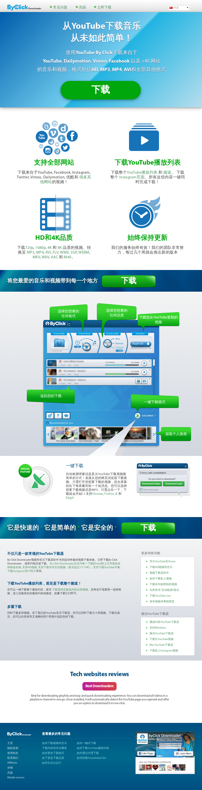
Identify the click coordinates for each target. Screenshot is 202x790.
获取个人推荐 (176, 434)
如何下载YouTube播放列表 (93, 748)
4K (50, 248)
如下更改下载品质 (53, 758)
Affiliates (12, 762)
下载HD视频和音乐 (161, 567)
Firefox (109, 494)
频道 (167, 173)
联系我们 (12, 758)
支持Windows (158, 627)
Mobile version (15, 777)
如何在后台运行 (51, 763)
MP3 (30, 253)
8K (60, 248)
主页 (10, 743)
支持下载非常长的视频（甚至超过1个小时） (65, 567)
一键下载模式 (154, 402)
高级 (82, 7)
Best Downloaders (99, 686)
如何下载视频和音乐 (54, 743)
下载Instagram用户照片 (21, 571)
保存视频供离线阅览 (162, 601)
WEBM (83, 253)
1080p (40, 248)
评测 (10, 768)
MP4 (40, 253)
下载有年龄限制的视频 (163, 584)
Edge (69, 497)
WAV (45, 257)
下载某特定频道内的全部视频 (70, 589)
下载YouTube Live (160, 595)
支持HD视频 (29, 567)
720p (29, 248)
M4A (67, 257)
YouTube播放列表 (142, 173)
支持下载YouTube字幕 (106, 567)
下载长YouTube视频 (162, 639)
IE (116, 494)
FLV (55, 253)
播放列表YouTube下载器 (164, 622)
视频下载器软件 (159, 573)
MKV (36, 257)
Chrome (97, 494)
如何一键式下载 (86, 743)
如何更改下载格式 (53, 753)
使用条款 (12, 753)
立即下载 (104, 7)
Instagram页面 (132, 177)
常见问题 (60, 7)
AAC (54, 257)
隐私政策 (12, 748)
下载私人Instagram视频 (164, 650)
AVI (48, 253)
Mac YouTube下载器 (161, 645)
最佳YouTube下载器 (162, 633)
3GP (73, 253)
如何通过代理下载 (88, 753)
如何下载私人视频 (161, 578)
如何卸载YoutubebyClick (91, 758)
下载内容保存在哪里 (54, 748)
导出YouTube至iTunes (163, 561)
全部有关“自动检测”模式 (164, 590)
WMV (64, 253)
